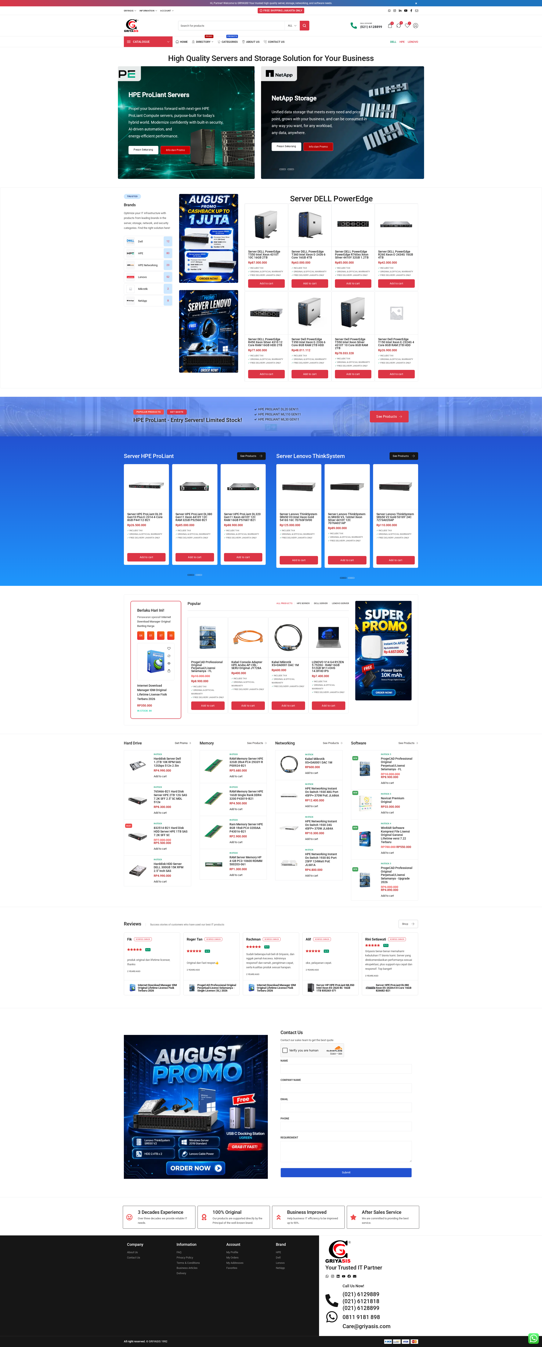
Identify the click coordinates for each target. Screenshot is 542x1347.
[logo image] (131, 25)
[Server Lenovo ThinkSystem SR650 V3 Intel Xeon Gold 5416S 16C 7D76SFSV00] (299, 486)
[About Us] (251, 41)
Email (284, 1099)
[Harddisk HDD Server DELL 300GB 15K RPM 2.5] (137, 870)
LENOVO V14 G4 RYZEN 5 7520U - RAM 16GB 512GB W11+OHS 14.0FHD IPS (328, 666)
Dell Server (321, 603)
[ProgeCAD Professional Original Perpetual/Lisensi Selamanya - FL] (208, 637)
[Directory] (202, 41)
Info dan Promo (175, 150)
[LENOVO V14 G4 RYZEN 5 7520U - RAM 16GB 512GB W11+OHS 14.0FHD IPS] (328, 637)
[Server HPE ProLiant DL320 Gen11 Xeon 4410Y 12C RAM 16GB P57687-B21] (243, 486)
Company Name (291, 1080)
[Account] (167, 10)
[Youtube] (343, 1276)
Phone (285, 1118)
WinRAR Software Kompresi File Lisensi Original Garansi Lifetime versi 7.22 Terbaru (395, 835)
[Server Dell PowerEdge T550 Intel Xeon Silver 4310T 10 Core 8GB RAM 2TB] (353, 313)
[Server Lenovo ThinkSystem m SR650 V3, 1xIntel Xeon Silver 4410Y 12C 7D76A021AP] (347, 486)
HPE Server (303, 603)
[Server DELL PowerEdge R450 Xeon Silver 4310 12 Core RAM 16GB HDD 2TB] (266, 313)
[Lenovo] (413, 41)
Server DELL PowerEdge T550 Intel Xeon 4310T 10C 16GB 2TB (264, 254)
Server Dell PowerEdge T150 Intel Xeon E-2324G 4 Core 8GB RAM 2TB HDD (396, 342)
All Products (284, 603)
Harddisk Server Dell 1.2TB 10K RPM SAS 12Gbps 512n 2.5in (167, 762)
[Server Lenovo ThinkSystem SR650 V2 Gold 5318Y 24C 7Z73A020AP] (395, 486)
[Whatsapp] (327, 1276)
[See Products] (389, 416)
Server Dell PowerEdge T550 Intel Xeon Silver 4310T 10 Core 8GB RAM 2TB (351, 343)
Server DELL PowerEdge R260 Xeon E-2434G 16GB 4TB (395, 254)
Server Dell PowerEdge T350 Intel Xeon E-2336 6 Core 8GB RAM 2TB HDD (308, 342)
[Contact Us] (274, 41)
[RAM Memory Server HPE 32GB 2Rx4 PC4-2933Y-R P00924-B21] (213, 765)
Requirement (289, 1137)
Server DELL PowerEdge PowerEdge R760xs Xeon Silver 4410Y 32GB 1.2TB (352, 254)
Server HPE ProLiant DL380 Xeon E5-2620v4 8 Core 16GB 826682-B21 (393, 987)
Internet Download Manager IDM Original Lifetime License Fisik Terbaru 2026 (157, 987)
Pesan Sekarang (143, 149)
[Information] (148, 10)
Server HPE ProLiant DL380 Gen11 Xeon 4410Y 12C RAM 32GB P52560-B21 (194, 517)
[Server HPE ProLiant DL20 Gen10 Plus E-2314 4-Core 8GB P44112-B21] (146, 486)
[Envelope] (354, 1276)
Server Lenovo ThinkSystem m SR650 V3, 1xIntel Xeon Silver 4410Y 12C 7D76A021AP (346, 518)
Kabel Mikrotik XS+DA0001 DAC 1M (285, 663)
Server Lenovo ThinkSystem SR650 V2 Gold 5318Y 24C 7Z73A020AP (395, 517)
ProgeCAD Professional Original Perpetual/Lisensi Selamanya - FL (207, 666)
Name (284, 1060)
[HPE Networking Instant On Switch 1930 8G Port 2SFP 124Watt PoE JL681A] (289, 863)
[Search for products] (304, 25)
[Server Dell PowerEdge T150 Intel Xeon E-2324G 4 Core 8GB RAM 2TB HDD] (396, 313)
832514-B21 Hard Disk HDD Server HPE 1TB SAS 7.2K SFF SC (170, 831)
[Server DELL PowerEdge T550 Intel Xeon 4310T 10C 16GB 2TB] (266, 225)
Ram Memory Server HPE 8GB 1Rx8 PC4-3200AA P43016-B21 (246, 828)
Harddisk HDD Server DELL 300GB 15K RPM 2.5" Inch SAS (168, 867)
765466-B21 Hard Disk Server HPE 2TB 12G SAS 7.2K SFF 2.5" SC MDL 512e (170, 797)
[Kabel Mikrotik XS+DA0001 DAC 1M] (288, 637)
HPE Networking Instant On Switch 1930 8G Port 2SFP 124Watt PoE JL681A (321, 859)
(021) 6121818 (361, 1301)
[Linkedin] (338, 1276)
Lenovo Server (340, 603)
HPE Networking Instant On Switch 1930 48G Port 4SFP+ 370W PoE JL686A (322, 792)
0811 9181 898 (361, 1317)
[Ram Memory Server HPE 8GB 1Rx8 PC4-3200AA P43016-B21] (213, 831)
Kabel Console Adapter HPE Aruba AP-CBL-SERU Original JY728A (246, 665)
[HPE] (402, 41)
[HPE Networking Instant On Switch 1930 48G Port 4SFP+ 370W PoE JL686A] (289, 795)
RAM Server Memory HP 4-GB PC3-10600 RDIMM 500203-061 (246, 861)
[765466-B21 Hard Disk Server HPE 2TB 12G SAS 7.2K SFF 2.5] (137, 800)
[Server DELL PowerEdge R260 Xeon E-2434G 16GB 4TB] (396, 225)
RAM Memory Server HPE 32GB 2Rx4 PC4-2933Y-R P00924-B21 (246, 762)
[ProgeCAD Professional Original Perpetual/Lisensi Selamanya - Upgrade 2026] (365, 880)
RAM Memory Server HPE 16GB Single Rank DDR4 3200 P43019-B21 (246, 795)
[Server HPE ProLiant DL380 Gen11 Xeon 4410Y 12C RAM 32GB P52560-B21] (195, 486)
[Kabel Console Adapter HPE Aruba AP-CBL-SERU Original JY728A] (248, 637)
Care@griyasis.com (367, 1326)
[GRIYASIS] (130, 10)
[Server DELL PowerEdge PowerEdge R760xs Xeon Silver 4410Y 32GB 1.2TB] (353, 225)
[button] (131, 169)
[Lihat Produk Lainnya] (208, 238)
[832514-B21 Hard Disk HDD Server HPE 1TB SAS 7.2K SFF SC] (137, 836)
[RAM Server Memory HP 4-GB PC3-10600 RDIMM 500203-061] (213, 864)
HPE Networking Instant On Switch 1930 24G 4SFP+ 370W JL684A (321, 825)
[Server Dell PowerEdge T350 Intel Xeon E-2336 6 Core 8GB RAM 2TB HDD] (310, 313)
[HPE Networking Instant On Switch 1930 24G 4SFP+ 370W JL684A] (289, 828)
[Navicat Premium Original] (365, 803)
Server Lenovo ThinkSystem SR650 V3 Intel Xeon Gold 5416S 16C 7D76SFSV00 (298, 517)
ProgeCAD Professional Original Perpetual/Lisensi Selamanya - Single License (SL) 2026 (216, 987)
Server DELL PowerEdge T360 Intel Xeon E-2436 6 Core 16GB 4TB (308, 254)
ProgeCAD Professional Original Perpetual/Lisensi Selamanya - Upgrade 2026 (396, 875)
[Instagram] (332, 1276)
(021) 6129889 (361, 1294)
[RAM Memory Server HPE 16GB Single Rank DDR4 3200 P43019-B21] (213, 798)
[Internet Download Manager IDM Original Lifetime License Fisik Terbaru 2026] (156, 661)
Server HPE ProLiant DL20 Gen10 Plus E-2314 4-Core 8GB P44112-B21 (145, 517)
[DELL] (393, 41)
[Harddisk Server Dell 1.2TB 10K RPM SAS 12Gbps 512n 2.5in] (137, 765)
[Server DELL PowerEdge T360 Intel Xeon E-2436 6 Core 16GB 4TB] (310, 225)
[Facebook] (349, 1276)
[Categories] (227, 41)
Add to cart (160, 776)
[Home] (182, 41)
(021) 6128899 (361, 1308)
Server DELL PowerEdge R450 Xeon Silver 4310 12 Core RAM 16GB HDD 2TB (265, 342)
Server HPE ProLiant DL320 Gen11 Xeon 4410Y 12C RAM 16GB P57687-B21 (242, 517)
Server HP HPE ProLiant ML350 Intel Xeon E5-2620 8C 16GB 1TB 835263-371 (335, 987)
